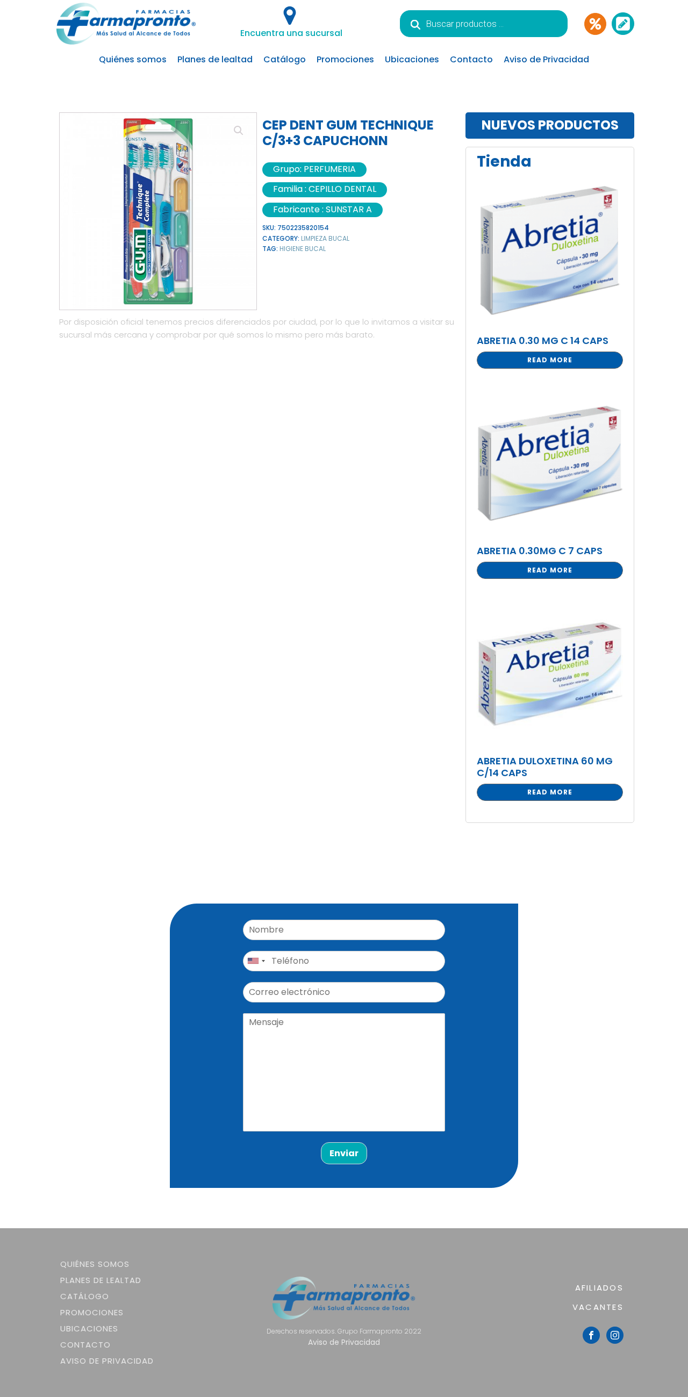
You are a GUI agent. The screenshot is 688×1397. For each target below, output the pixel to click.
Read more (549, 359)
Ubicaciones (412, 59)
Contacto (471, 59)
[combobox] (255, 961)
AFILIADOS (599, 1287)
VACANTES (598, 1307)
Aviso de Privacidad (546, 59)
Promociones (345, 59)
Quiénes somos (133, 59)
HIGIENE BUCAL (303, 248)
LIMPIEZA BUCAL (325, 238)
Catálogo (284, 59)
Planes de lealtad (215, 59)
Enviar (344, 1153)
